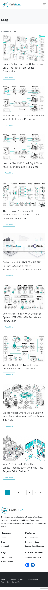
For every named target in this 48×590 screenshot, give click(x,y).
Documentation (31, 537)
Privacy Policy (7, 561)
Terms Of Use (6, 557)
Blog (3, 542)
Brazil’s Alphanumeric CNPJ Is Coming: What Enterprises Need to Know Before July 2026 (23, 416)
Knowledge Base (32, 542)
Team (3, 537)
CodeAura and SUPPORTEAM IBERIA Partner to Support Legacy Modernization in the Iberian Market (22, 265)
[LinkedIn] (33, 565)
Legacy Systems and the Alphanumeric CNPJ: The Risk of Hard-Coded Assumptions (23, 67)
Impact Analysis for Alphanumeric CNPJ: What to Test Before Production (24, 117)
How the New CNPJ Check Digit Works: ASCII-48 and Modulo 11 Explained (22, 165)
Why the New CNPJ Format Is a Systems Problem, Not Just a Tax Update (23, 366)
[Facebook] (27, 565)
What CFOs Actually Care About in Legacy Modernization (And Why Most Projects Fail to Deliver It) (23, 467)
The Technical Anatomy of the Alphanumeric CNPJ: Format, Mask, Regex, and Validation (21, 214)
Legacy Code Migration (34, 546)
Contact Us (5, 546)
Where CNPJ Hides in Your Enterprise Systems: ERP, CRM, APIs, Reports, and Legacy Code (22, 317)
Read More (9, 77)
